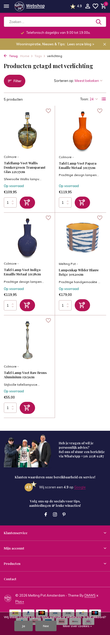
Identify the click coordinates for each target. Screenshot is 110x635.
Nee (46, 626)
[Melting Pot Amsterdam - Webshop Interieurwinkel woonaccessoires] (29, 6)
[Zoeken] (99, 21)
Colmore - (11, 157)
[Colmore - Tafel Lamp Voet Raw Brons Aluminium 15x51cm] (27, 340)
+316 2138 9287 (92, 456)
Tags (38, 56)
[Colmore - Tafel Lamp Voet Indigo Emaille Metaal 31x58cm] (27, 238)
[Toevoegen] (27, 203)
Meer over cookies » (77, 626)
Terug (13, 56)
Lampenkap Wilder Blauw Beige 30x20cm (79, 272)
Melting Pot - (68, 264)
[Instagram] (55, 515)
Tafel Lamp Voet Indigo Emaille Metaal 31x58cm (22, 272)
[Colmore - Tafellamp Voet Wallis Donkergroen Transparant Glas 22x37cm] (27, 131)
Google (80, 487)
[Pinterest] (64, 515)
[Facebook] (46, 515)
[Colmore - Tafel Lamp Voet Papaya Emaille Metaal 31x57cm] (82, 131)
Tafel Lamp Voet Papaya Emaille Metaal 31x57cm (77, 165)
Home (24, 56)
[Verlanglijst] (95, 6)
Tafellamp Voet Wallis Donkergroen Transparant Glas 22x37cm (25, 167)
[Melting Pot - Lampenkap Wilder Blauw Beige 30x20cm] (82, 238)
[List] (104, 99)
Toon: (84, 99)
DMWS (90, 595)
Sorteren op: (64, 81)
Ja (23, 626)
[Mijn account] (87, 6)
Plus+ (19, 601)
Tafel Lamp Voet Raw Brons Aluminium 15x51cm (25, 375)
